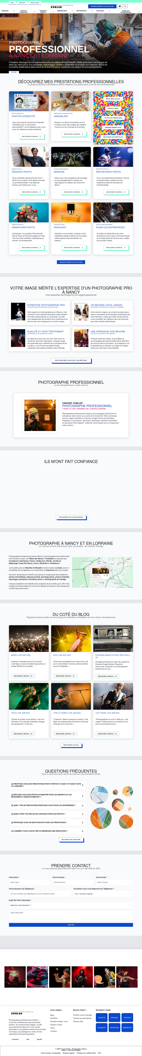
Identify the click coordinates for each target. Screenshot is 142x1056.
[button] (47, 784)
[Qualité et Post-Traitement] (18, 338)
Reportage (114, 1028)
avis (27, 1039)
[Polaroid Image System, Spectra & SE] (113, 638)
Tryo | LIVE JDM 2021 (20, 713)
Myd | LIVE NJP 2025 (62, 655)
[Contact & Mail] (120, 6)
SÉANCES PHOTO (22, 171)
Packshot (102, 1028)
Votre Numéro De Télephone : (22, 889)
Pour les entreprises (126, 11)
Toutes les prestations (113, 118)
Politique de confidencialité (86, 1053)
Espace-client (113, 108)
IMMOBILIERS (62, 11)
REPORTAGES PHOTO (108, 171)
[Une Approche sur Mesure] (81, 338)
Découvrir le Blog (113, 99)
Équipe (39, 1039)
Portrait (127, 1018)
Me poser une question (71, 839)
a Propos (15, 1039)
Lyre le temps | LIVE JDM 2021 (67, 713)
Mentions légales (69, 1053)
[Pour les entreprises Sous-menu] (139, 11)
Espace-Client (34, 2)
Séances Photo (43, 11)
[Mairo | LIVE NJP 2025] (29, 638)
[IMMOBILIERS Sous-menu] (72, 11)
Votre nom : (14, 877)
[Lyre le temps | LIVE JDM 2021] (71, 696)
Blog (12, 2)
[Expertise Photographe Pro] (18, 311)
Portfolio (22, 2)
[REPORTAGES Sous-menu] (92, 11)
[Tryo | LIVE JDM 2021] (29, 696)
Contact (53, 1031)
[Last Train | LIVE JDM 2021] (113, 696)
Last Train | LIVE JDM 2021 (107, 713)
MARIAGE (5, 11)
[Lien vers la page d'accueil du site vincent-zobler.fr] (62, 6)
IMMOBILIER (61, 116)
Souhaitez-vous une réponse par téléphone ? (93, 889)
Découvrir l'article (21, 676)
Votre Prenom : (58, 877)
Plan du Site (78, 1021)
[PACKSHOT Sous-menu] (109, 11)
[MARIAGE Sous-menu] (13, 11)
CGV (99, 1053)
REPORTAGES (82, 11)
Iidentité (101, 1018)
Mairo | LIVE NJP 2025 (20, 655)
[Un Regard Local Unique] (81, 311)
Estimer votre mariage (82, 1015)
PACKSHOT (100, 11)
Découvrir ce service (72, 247)
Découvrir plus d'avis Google (71, 517)
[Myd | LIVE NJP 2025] (71, 638)
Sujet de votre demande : (20, 900)
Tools (52, 1028)
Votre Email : (101, 877)
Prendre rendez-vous (113, 127)
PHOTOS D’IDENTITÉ (24, 11)
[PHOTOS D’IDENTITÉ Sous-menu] (34, 11)
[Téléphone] (125, 6)
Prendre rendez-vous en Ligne (102, 6)
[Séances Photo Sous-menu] (52, 11)
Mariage (114, 1018)
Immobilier (127, 1028)
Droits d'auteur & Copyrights (51, 1053)
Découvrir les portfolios (113, 137)
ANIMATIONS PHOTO (23, 227)
